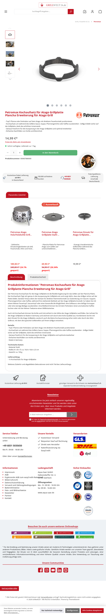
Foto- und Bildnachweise (15, 490)
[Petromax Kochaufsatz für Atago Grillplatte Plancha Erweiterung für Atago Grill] (59, 69)
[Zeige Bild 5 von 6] (66, 105)
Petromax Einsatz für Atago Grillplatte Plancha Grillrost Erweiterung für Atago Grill (84, 233)
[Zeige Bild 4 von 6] (61, 105)
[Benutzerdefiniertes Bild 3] (77, 486)
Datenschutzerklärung (14, 482)
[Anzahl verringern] (7, 153)
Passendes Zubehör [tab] (17, 195)
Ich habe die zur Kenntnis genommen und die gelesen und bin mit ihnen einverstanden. (53, 420)
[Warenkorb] (100, 11)
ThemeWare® (74, 599)
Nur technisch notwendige (51, 610)
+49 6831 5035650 (12, 445)
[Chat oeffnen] (88, 161)
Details (53, 270)
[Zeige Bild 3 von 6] (57, 105)
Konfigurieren (72, 610)
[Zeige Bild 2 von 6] (52, 105)
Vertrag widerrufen (9, 588)
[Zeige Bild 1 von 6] (48, 105)
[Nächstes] (99, 69)
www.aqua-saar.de (46, 492)
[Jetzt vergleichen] (84, 11)
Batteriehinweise (12, 487)
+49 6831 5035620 (67, 177)
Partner (8, 495)
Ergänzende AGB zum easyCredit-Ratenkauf (24, 477)
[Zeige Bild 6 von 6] (70, 105)
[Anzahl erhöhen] (19, 153)
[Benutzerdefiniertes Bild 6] (88, 497)
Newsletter (9, 493)
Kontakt (8, 498)
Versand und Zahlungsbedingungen (20, 485)
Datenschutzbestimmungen (49, 419)
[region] (53, 69)
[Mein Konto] (92, 11)
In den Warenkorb (50, 152)
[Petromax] (88, 115)
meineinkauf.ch (94, 383)
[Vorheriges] (19, 69)
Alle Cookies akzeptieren (92, 610)
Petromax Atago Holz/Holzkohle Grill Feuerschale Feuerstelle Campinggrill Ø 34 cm (22, 233)
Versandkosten (46, 597)
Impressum (10, 472)
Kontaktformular (43, 383)
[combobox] (41, 11)
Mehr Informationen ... (11, 613)
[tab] (16, 277)
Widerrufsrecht (11, 480)
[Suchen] (71, 11)
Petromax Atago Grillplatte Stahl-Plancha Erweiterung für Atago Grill (52, 233)
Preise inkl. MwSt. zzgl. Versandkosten (18, 142)
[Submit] (72, 414)
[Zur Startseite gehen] (53, 5)
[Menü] (6, 11)
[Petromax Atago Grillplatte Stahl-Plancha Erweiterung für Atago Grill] (53, 216)
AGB (38, 421)
